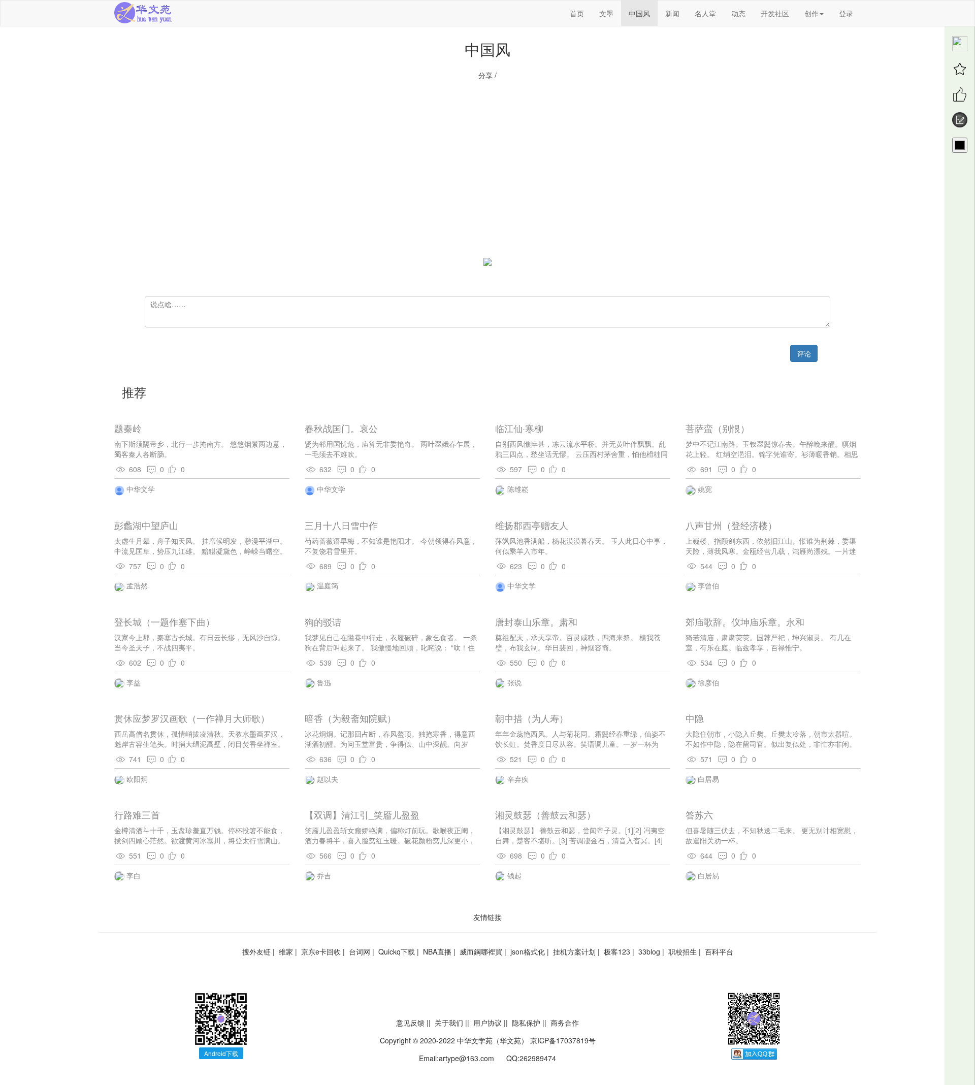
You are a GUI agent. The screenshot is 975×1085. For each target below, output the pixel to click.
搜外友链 (256, 951)
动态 (738, 13)
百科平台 (719, 951)
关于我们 (449, 1022)
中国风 (639, 13)
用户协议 (487, 1022)
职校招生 (682, 951)
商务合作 (564, 1022)
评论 (804, 353)
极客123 (617, 951)
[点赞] (959, 94)
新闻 (672, 13)
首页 (577, 13)
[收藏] (959, 69)
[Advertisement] (487, 174)
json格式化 (527, 951)
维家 (286, 951)
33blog (649, 951)
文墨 (606, 13)
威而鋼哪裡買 (481, 951)
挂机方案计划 (574, 951)
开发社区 (775, 13)
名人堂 (705, 13)
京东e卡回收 (321, 951)
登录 (846, 13)
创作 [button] (811, 13)
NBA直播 (437, 951)
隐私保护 (526, 1022)
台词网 (359, 951)
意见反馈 (410, 1022)
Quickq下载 (396, 951)
